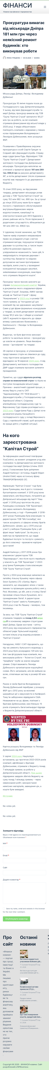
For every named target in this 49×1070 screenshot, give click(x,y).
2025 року (34, 361)
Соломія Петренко (28, 965)
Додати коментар (11, 879)
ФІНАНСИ (17, 5)
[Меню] (45, 7)
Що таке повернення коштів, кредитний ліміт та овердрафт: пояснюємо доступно (30, 1018)
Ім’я (5, 843)
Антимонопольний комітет (24, 285)
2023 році (25, 298)
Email (6, 855)
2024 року (17, 756)
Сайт (5, 867)
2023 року (8, 410)
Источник (8, 796)
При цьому (36, 773)
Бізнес (37, 58)
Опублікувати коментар (16, 919)
